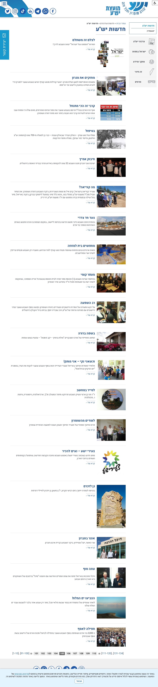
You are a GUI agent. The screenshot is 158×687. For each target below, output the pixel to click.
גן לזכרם (89, 486)
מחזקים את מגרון (83, 77)
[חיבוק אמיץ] (111, 167)
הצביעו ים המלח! (83, 598)
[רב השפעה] (111, 312)
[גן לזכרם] (111, 506)
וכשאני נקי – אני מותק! (79, 361)
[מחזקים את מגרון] (111, 85)
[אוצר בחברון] (111, 548)
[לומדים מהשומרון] (111, 430)
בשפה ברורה (86, 333)
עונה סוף (89, 569)
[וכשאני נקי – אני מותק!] (111, 370)
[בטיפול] (111, 139)
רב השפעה (87, 303)
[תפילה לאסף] (111, 637)
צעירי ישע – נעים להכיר (78, 451)
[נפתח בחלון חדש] (53, 11)
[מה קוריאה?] (111, 196)
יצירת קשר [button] (4, 48)
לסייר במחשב (86, 390)
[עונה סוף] (111, 578)
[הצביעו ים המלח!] (111, 607)
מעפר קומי (88, 274)
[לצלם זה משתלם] (111, 53)
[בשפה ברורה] (111, 341)
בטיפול (90, 131)
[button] (4, 3)
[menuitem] (142, 25)
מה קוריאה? (87, 187)
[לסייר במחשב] (111, 399)
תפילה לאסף (86, 629)
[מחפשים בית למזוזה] (111, 254)
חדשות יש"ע (111, 29)
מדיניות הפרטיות (22, 673)
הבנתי (79, 681)
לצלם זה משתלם (83, 40)
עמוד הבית (121, 23)
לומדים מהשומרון (83, 420)
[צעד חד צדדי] (111, 225)
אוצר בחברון (87, 538)
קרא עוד (91, 49)
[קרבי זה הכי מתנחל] (111, 113)
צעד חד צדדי (86, 218)
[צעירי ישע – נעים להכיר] (111, 463)
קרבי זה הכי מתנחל (82, 106)
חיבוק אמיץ (87, 159)
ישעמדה (150, 31)
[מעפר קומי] (111, 283)
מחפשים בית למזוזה (81, 246)
